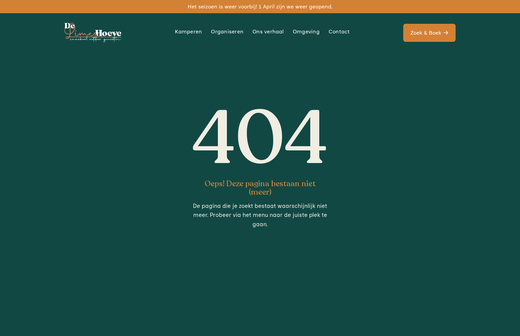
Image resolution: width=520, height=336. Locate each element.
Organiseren (227, 31)
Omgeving (306, 31)
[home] (93, 32)
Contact (339, 31)
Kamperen (188, 31)
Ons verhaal (268, 31)
